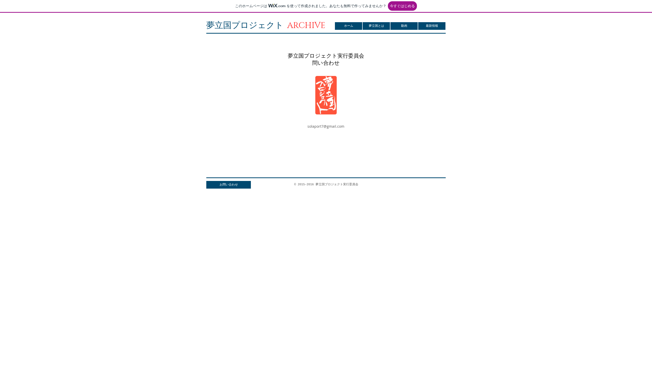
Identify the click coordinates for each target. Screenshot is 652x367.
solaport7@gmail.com (325, 126)
